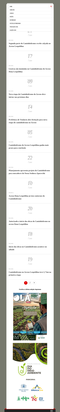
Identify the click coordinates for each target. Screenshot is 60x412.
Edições (11, 16)
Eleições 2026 (13, 30)
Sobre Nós (12, 10)
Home (11, 6)
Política (11, 192)
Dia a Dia (11, 40)
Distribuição (13, 20)
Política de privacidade (15, 23)
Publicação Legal (14, 27)
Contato (12, 13)
